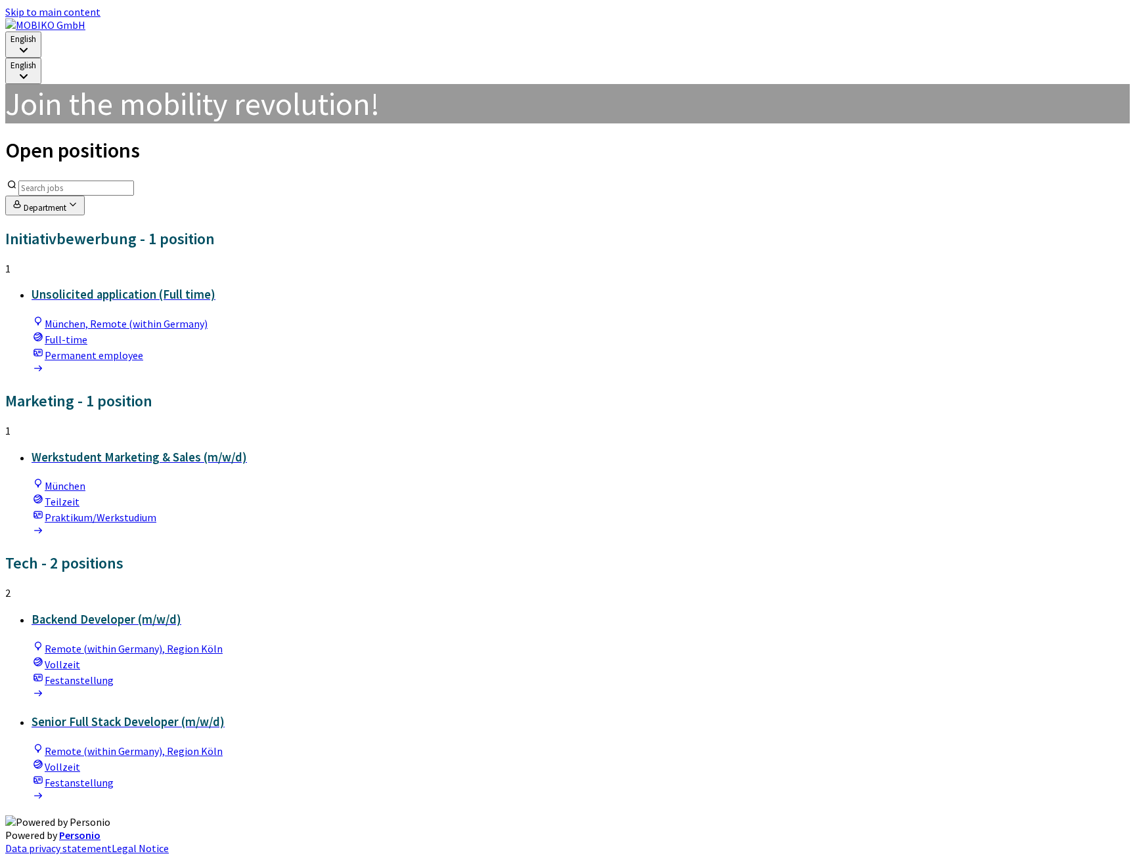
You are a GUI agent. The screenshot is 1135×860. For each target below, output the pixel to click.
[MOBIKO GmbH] (45, 25)
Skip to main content (52, 11)
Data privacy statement (58, 848)
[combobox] (23, 45)
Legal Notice (140, 848)
